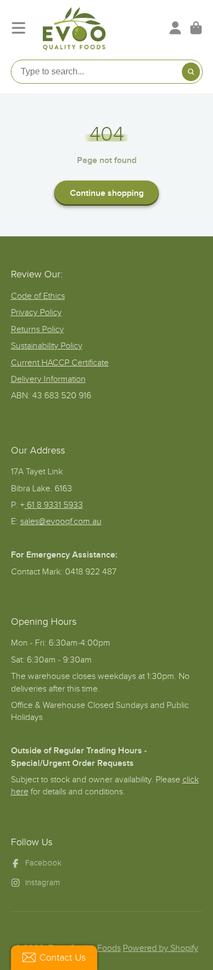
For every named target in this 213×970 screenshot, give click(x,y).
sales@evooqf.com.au (61, 521)
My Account (175, 27)
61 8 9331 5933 (54, 504)
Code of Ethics (38, 296)
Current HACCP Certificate (60, 362)
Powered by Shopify (160, 948)
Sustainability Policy (46, 345)
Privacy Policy (36, 312)
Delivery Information (48, 379)
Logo (74, 28)
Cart (196, 27)
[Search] (191, 71)
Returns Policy (37, 329)
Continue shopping (107, 193)
